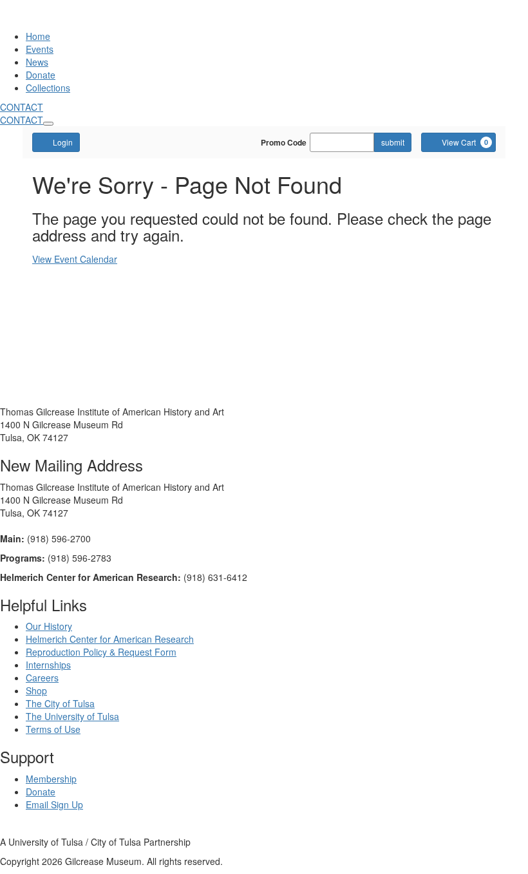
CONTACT (21, 106)
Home (38, 36)
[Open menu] (48, 124)
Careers (42, 677)
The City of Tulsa (60, 703)
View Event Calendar (74, 258)
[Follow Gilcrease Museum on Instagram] (29, 828)
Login (63, 142)
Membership (51, 778)
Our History (49, 626)
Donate (40, 74)
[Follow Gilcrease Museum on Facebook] (3, 828)
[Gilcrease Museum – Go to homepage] (73, 23)
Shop (36, 690)
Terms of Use (53, 729)
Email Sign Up (54, 804)
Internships (48, 664)
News (37, 61)
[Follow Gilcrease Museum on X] (15, 828)
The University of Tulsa (72, 716)
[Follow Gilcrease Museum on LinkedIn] (41, 828)
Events (39, 49)
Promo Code (283, 142)
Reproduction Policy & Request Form (101, 651)
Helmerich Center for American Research (110, 638)
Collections (48, 87)
